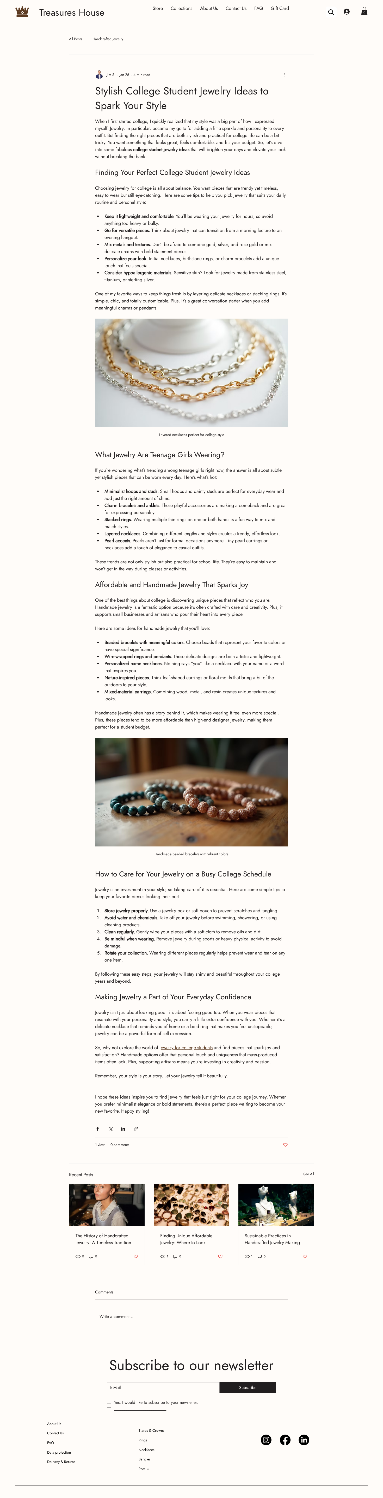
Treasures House (71, 12)
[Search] (331, 12)
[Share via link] (135, 1128)
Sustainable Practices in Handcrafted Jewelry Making (272, 1239)
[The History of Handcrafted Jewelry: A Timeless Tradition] (107, 1205)
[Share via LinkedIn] (123, 1128)
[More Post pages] (148, 1469)
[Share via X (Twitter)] (110, 1128)
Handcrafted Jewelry (107, 39)
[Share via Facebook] (97, 1128)
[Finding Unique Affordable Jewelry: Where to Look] (191, 1205)
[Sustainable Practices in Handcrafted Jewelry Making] (276, 1205)
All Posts (75, 39)
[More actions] (285, 74)
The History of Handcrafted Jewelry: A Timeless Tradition (103, 1239)
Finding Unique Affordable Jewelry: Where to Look (186, 1239)
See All (308, 1174)
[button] (364, 11)
